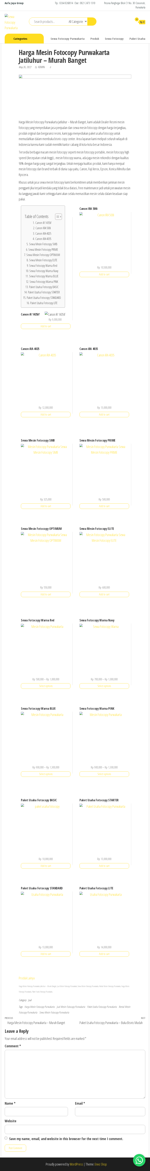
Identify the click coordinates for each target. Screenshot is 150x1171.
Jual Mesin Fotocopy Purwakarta (71, 1007)
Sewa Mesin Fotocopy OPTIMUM (43, 255)
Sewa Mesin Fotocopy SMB (43, 244)
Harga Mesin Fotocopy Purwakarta (39, 1007)
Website (10, 1121)
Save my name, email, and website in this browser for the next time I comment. (66, 1138)
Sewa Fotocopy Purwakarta (68, 39)
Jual (29, 1000)
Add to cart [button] (46, 326)
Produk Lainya (27, 978)
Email (80, 1103)
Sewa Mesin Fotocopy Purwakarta (54, 1012)
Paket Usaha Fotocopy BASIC (43, 287)
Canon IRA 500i (43, 228)
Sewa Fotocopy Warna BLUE (43, 276)
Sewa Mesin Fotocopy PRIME (43, 249)
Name (10, 1103)
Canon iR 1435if (43, 223)
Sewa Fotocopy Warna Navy (43, 271)
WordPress (76, 1164)
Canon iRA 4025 (43, 233)
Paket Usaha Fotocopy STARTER (44, 292)
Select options (46, 686)
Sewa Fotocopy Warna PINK (43, 281)
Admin (41, 67)
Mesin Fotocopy (65, 986)
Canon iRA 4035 (43, 239)
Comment (13, 1046)
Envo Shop (101, 1164)
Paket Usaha (137, 39)
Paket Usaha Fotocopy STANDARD (44, 298)
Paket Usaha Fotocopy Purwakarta (102, 1007)
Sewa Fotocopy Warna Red (43, 265)
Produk (94, 39)
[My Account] (128, 21)
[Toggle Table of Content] (56, 216)
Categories (20, 39)
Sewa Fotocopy (114, 39)
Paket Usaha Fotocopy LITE (43, 303)
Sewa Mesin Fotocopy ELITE (43, 260)
